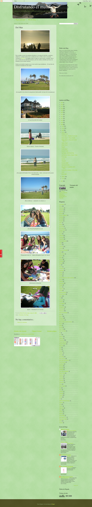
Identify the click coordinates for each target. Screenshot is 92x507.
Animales (61, 209)
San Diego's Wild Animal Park (68, 153)
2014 (62, 112)
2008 (62, 124)
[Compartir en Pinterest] (46, 313)
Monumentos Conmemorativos (65, 321)
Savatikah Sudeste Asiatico (67, 476)
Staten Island (62, 373)
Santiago (61, 365)
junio (63, 126)
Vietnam (61, 411)
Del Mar (63, 159)
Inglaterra (61, 288)
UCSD (60, 397)
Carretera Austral (62, 241)
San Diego (26, 314)
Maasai (60, 305)
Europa (60, 263)
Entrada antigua (51, 331)
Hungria (60, 285)
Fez (60, 264)
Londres (61, 301)
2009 (62, 122)
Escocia (61, 259)
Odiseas (61, 336)
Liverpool (61, 299)
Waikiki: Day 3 (65, 143)
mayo (63, 128)
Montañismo (61, 319)
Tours (60, 389)
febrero (63, 176)
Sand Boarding (62, 362)
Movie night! (64, 174)
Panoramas (21, 314)
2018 (62, 104)
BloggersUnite (62, 230)
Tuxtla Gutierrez (70, 443)
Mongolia (61, 318)
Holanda (61, 281)
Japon (60, 296)
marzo (63, 132)
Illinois (60, 286)
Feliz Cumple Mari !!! (65, 477)
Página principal (20, 20)
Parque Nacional (62, 342)
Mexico (60, 316)
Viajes (60, 409)
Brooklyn (61, 231)
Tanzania (61, 378)
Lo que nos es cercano (71, 430)
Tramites (61, 391)
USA (60, 404)
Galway (60, 272)
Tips (60, 387)
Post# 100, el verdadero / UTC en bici (69, 170)
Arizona (60, 213)
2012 (62, 116)
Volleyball (64, 160)
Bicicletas (61, 226)
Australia (61, 219)
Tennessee (61, 382)
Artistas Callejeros (63, 215)
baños (60, 222)
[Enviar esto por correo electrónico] (40, 313)
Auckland (61, 217)
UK (60, 398)
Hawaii (60, 279)
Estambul (61, 261)
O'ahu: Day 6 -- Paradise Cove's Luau (69, 135)
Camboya (61, 237)
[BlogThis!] (41, 313)
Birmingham (61, 228)
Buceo (60, 233)
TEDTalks (61, 380)
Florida (60, 266)
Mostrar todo (76, 485)
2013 (62, 114)
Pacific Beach (64, 149)
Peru (60, 347)
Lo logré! (69, 456)
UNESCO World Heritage (64, 400)
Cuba (60, 252)
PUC (60, 349)
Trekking (61, 393)
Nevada (60, 327)
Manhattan (61, 308)
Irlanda (60, 290)
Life (60, 297)
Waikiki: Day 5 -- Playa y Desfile (68, 137)
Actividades (61, 204)
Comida (60, 248)
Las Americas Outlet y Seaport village (69, 155)
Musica (60, 323)
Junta (63, 172)
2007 (62, 181)
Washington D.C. (62, 417)
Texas (60, 384)
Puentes (61, 353)
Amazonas (61, 208)
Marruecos (61, 310)
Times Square (62, 386)
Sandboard (61, 364)
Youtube (61, 422)
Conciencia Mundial (63, 250)
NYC (60, 334)
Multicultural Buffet (65, 165)
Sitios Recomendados (63, 371)
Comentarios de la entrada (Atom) (27, 334)
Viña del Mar (62, 415)
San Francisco (62, 358)
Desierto (61, 255)
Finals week (64, 157)
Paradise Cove (65, 134)
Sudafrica (61, 375)
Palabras (61, 338)
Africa (60, 206)
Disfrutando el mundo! (33, 7)
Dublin (60, 257)
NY (60, 332)
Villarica (61, 413)
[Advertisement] (35, 328)
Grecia (60, 275)
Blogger (53, 504)
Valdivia (61, 406)
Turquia (60, 395)
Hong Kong (61, 283)
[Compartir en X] (43, 313)
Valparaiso (61, 408)
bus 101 (23, 58)
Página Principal (36, 331)
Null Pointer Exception (66, 454)
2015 (62, 110)
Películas (61, 345)
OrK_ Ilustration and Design (67, 466)
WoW (60, 420)
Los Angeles (61, 303)
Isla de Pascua (62, 294)
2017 (62, 106)
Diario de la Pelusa (65, 429)
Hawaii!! (63, 147)
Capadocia (61, 239)
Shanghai (61, 369)
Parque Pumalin (62, 343)
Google (60, 274)
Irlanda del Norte (62, 292)
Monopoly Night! (65, 163)
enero (63, 178)
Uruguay (61, 402)
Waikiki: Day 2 (65, 145)
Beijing (60, 224)
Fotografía (61, 268)
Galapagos (61, 270)
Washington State (63, 419)
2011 (62, 118)
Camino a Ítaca (64, 442)
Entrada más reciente (20, 331)
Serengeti (61, 367)
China (60, 244)
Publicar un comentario (22, 322)
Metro (60, 314)
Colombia (61, 246)
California (61, 235)
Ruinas (60, 354)
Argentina (61, 211)
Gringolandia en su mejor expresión (66, 277)
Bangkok (61, 220)
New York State (62, 331)
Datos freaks (62, 253)
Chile (60, 242)
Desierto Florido (65, 151)
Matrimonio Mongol (63, 312)
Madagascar (61, 307)
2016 (62, 108)
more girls (69, 467)
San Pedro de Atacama (64, 360)
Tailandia (61, 376)
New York (61, 329)
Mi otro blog (32, 20)
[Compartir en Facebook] (44, 313)
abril (63, 130)
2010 (62, 120)
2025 (62, 102)
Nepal (60, 325)
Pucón (60, 351)
